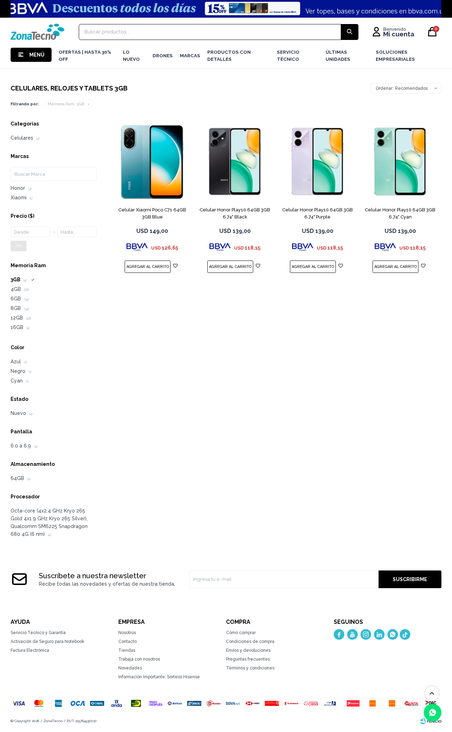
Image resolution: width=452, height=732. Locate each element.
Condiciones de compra (250, 641)
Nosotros (127, 632)
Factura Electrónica (30, 650)
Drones (163, 55)
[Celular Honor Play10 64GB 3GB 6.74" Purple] (317, 161)
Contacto (127, 641)
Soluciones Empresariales (395, 55)
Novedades (130, 668)
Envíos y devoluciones (248, 650)
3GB (66, 104)
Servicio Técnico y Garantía (38, 632)
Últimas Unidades (338, 55)
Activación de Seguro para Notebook (47, 641)
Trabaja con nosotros (139, 659)
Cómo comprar (241, 632)
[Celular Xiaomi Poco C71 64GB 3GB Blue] (152, 161)
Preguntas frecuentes (248, 659)
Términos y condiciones (250, 668)
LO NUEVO (131, 55)
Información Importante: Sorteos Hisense (159, 676)
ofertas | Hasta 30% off (85, 55)
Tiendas (126, 650)
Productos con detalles (229, 55)
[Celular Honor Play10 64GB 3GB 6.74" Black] (235, 161)
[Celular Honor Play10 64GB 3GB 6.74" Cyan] (400, 161)
